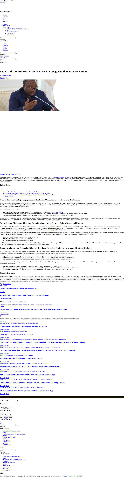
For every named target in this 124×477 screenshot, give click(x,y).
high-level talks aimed (62, 177)
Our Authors (6, 25)
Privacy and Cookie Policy (69, 476)
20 (6, 418)
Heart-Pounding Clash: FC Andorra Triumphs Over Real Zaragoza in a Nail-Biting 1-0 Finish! (33, 383)
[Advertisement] (30, 7)
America (5, 16)
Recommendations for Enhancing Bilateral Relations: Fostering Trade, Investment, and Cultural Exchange (30, 194)
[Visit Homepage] (3, 2)
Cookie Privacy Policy (13, 31)
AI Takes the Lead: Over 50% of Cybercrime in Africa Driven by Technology (26, 391)
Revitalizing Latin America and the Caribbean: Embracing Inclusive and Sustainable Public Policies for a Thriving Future (42, 342)
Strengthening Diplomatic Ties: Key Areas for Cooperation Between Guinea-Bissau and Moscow (28, 193)
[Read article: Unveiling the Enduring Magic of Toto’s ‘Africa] (62, 331)
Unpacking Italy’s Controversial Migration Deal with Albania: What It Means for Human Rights (33, 309)
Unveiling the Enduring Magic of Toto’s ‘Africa (16, 334)
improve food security (57, 212)
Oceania (5, 21)
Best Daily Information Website (11, 431)
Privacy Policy (11, 33)
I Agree (79, 476)
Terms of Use (10, 34)
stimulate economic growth (50, 229)
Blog (4, 432)
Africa (5, 15)
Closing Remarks (9, 196)
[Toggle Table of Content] (1, 189)
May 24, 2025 (4, 77)
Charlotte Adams (6, 75)
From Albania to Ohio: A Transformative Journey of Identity (21, 358)
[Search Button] (16, 53)
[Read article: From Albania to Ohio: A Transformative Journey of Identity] (62, 355)
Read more (3, 321)
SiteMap (5, 443)
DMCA (9, 30)
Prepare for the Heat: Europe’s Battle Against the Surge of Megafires (23, 326)
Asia (4, 18)
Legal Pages (6, 27)
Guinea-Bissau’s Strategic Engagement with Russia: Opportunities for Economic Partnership (27, 191)
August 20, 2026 (4, 314)
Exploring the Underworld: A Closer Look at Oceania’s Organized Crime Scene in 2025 (30, 366)
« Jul (1, 423)
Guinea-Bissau (5, 78)
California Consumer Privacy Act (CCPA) (18, 28)
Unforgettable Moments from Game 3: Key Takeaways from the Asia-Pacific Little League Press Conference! (37, 350)
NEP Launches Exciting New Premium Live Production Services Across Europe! (27, 374)
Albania (2, 306)
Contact (5, 24)
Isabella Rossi (5, 313)
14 (7, 416)
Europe (5, 19)
